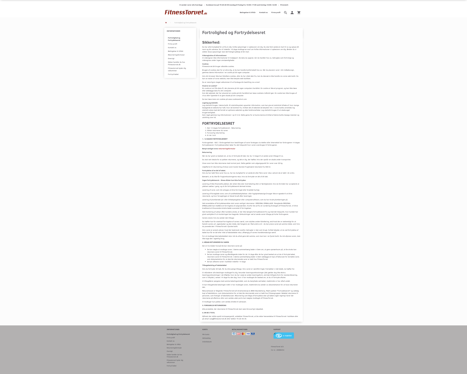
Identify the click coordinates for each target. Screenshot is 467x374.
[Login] (292, 12)
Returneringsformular (176, 55)
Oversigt (171, 58)
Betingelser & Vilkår (248, 12)
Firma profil (275, 12)
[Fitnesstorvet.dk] (186, 12)
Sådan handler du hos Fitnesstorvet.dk (176, 63)
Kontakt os (263, 12)
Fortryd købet (173, 74)
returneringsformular (226, 148)
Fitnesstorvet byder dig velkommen (177, 69)
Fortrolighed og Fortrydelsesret (174, 39)
